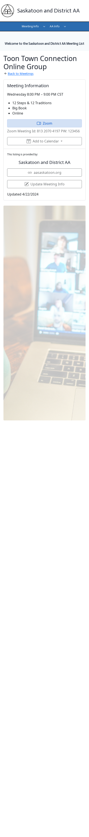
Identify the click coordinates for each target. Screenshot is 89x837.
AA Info (55, 26)
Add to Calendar (46, 141)
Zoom (47, 123)
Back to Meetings (20, 73)
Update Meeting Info (47, 184)
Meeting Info (30, 26)
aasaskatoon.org (47, 172)
